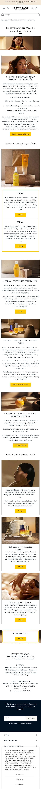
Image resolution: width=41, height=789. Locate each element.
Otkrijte (20, 215)
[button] (4, 8)
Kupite (20, 311)
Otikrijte (20, 511)
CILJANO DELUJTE (20, 445)
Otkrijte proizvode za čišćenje (20, 134)
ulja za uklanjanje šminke (28, 200)
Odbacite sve (19, 779)
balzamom (8, 200)
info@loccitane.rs (21, 688)
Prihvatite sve (20, 774)
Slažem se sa (21, 723)
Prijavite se (31, 718)
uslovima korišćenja (26, 723)
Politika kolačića (23, 769)
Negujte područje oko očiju (20, 384)
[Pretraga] (3, 15)
